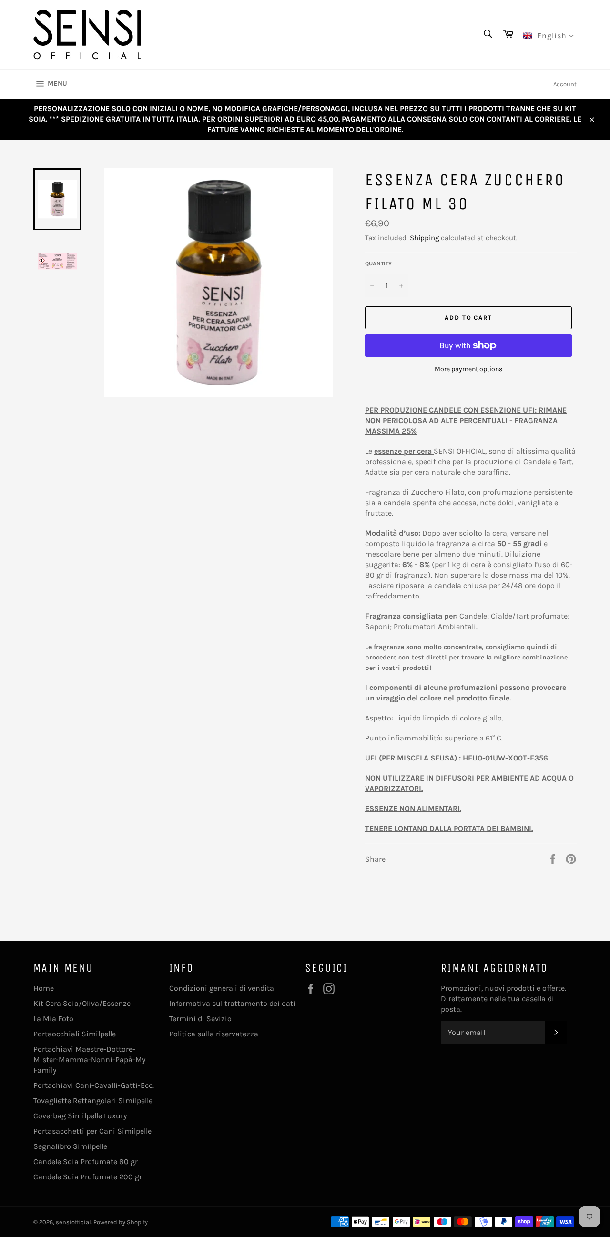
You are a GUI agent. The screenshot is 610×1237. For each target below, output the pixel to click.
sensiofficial (73, 1222)
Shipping (424, 237)
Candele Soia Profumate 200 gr (87, 1176)
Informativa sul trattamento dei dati (232, 1003)
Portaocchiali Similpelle (74, 1033)
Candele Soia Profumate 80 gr (85, 1161)
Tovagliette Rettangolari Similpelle (92, 1100)
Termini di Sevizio (200, 1018)
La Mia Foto (53, 1018)
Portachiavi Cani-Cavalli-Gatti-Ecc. (93, 1085)
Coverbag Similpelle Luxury (80, 1115)
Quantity (378, 263)
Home (43, 988)
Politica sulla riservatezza (213, 1033)
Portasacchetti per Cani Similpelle (92, 1131)
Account (565, 84)
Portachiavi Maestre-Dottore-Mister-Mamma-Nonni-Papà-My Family (89, 1059)
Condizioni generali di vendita (221, 988)
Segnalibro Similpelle (70, 1146)
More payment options (468, 369)
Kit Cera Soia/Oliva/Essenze (82, 1003)
